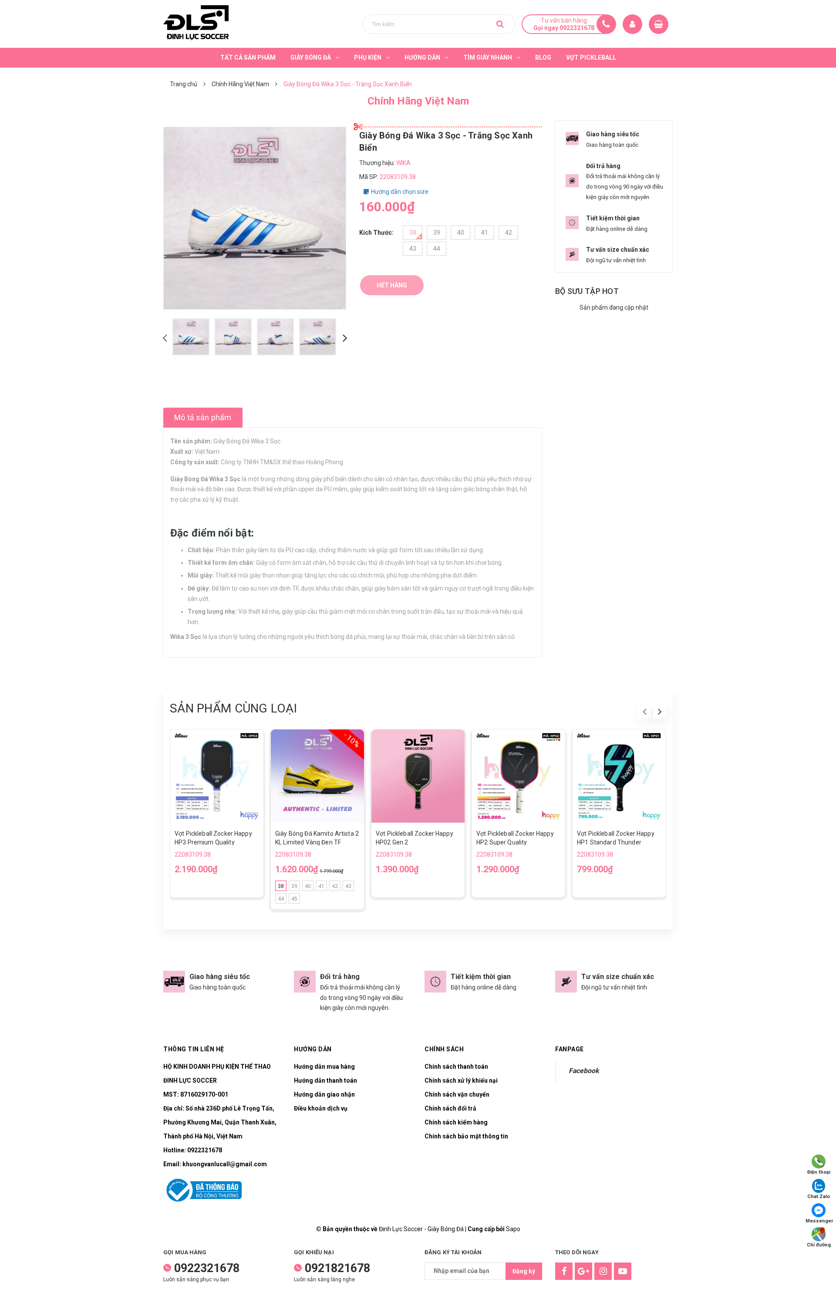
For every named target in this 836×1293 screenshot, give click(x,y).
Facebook (584, 1071)
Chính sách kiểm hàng (456, 1122)
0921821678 (337, 1268)
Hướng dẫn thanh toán (325, 1080)
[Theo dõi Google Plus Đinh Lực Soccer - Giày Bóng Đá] (583, 1271)
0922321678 (204, 1150)
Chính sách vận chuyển (457, 1094)
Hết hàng (392, 285)
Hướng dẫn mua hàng (324, 1066)
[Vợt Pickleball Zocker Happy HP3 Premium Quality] (216, 776)
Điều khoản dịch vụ (320, 1108)
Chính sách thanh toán (456, 1066)
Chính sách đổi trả (450, 1108)
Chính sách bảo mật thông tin (466, 1136)
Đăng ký (523, 1271)
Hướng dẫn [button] (313, 1049)
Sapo (513, 1228)
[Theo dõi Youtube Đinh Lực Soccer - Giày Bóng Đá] (622, 1271)
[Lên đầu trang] (818, 1273)
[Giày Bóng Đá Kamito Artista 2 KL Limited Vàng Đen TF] (317, 776)
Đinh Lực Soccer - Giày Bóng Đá (421, 1228)
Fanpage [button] (569, 1049)
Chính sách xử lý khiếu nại (461, 1080)
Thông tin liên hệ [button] (193, 1049)
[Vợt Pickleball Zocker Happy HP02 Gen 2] (418, 776)
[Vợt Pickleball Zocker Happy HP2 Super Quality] (518, 776)
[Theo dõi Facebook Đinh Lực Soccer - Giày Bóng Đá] (564, 1271)
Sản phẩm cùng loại (233, 708)
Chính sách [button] (444, 1049)
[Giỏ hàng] (658, 24)
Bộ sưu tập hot (587, 291)
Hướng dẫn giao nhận (324, 1094)
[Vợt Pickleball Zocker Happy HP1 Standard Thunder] (619, 776)
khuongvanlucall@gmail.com (224, 1164)
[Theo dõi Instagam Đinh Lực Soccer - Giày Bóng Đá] (603, 1271)
